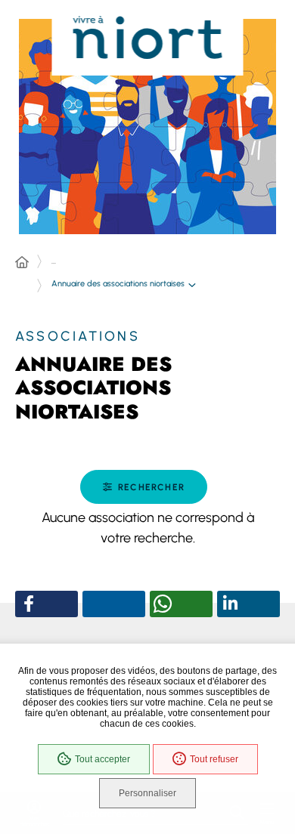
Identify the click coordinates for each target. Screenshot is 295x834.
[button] (143, 487)
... (53, 261)
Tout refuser (214, 759)
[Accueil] (22, 263)
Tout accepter (102, 759)
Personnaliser (147, 793)
